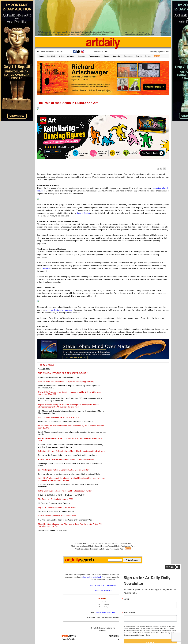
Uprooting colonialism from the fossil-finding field (59, 377)
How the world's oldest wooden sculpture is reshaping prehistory (66, 381)
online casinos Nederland (91, 577)
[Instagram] (82, 53)
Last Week (51, 56)
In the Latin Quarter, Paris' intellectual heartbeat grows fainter (65, 491)
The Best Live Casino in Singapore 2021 (55, 499)
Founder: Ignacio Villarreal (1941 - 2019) (103, 604)
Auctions (124, 546)
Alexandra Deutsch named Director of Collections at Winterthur (65, 421)
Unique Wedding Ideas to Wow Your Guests (57, 516)
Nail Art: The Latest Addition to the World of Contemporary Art (65, 520)
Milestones (99, 544)
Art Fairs (131, 546)
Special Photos (88, 546)
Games (106, 56)
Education (94, 549)
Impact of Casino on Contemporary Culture (57, 507)
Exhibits (86, 544)
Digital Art (107, 544)
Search (138, 56)
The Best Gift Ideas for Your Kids (52, 530)
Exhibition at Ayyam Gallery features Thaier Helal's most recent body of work (71, 451)
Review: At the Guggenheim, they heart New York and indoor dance (67, 455)
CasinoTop (46, 268)
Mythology (102, 549)
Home (41, 56)
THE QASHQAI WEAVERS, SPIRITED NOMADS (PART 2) (63, 373)
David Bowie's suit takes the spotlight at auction (58, 417)
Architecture (116, 544)
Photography (126, 544)
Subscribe (117, 56)
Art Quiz (86, 549)
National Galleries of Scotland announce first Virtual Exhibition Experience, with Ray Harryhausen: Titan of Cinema (70, 446)
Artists (61, 56)
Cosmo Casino (83, 213)
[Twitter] (78, 53)
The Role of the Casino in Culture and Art (56, 511)
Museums (81, 56)
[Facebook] (75, 53)
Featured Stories (114, 546)
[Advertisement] (137, 382)
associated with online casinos (58, 310)
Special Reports (101, 546)
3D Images (111, 549)
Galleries (70, 56)
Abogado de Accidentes (103, 590)
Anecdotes (79, 549)
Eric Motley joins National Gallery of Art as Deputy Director (63, 470)
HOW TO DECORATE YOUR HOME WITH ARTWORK (61, 495)
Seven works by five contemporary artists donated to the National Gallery (70, 474)
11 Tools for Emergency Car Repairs (54, 503)
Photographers (94, 56)
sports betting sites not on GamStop (103, 585)
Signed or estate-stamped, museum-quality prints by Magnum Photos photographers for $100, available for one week (68, 406)
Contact (148, 56)
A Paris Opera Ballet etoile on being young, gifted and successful (66, 459)
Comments (128, 56)
